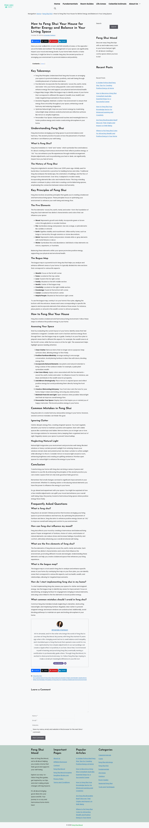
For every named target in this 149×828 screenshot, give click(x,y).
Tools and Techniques (106, 787)
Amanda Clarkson (49, 35)
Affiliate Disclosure (60, 762)
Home (57, 3)
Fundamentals (70, 3)
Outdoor (102, 776)
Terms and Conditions (62, 782)
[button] (55, 8)
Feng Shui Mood (59, 769)
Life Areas (101, 3)
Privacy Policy (58, 779)
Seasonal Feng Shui (105, 783)
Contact (57, 765)
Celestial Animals (117, 3)
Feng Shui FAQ (47, 14)
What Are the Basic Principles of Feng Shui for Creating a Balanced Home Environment (60, 680)
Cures (101, 759)
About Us (133, 3)
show (42, 64)
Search (98, 23)
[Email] (65, 663)
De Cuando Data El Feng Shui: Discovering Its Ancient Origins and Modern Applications (60, 678)
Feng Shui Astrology (106, 762)
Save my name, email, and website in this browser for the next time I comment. (57, 730)
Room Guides (87, 3)
